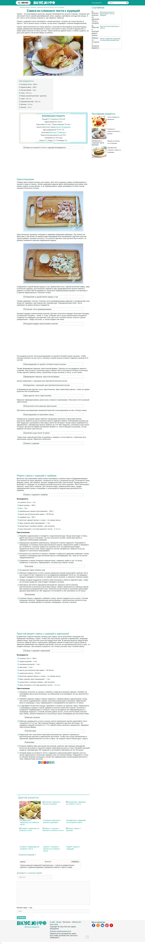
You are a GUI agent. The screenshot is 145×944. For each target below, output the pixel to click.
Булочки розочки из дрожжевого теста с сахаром (107, 13)
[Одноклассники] (42, 762)
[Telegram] (53, 762)
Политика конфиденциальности (60, 931)
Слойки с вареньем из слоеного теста (29, 848)
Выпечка (53, 132)
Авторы (58, 922)
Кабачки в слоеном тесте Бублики (113, 142)
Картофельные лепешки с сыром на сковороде (114, 150)
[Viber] (48, 762)
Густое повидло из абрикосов (113, 118)
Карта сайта (54, 924)
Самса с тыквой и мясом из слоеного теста (51, 849)
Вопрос (24, 908)
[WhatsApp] (50, 762)
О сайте (52, 922)
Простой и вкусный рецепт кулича (109, 27)
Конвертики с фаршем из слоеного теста (76, 821)
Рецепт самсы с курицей (73, 848)
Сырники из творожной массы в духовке (113, 131)
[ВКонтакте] (39, 762)
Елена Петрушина (63, 127)
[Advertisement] (53, 164)
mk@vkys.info (76, 922)
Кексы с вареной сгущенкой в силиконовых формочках (110, 39)
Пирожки (62, 132)
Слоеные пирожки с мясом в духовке (52, 821)
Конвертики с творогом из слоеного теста (29, 822)
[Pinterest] (45, 762)
